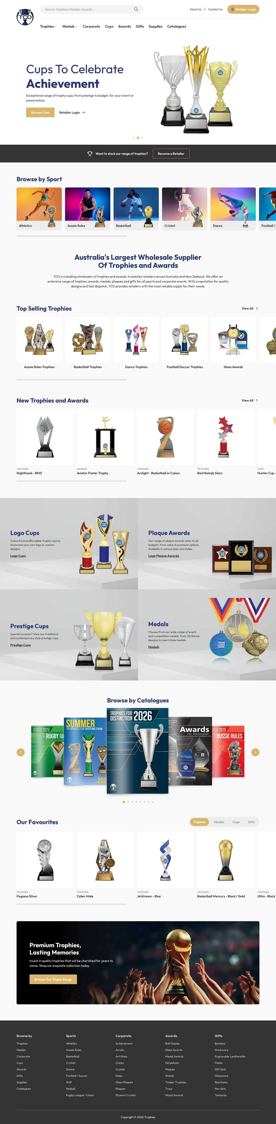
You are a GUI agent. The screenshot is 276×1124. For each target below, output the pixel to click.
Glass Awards (173, 1050)
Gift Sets (220, 1069)
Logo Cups (18, 556)
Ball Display (172, 1043)
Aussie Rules (73, 1050)
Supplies (155, 26)
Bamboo (220, 1043)
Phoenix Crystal (125, 1095)
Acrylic (120, 1050)
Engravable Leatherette (230, 1056)
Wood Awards (174, 1095)
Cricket (70, 1063)
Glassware (221, 1076)
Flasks (218, 1063)
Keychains (221, 1082)
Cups (109, 26)
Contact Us (215, 9)
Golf (69, 1082)
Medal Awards (174, 1056)
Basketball (72, 1056)
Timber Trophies (175, 1082)
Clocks (120, 1063)
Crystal (120, 1069)
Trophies (199, 822)
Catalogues (176, 26)
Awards (124, 26)
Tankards (220, 1095)
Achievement (124, 1043)
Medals (153, 647)
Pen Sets (220, 1089)
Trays (168, 1089)
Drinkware (221, 1050)
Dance (70, 1069)
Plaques (120, 1089)
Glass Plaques (124, 1082)
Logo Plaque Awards (163, 556)
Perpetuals (172, 1063)
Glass (119, 1076)
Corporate (91, 26)
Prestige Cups (20, 645)
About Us (195, 9)
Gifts (140, 26)
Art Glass (121, 1056)
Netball (70, 1089)
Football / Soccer (76, 1076)
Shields (169, 1076)
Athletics (71, 1043)
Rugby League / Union (80, 1095)
